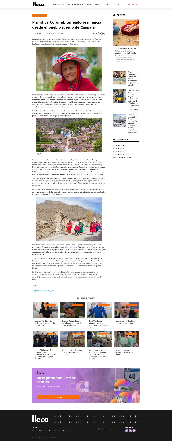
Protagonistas (78, 4)
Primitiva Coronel (42, 291)
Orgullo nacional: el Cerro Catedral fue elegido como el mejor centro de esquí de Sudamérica (133, 123)
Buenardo (98, 4)
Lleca (106, 4)
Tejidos (51, 291)
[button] (94, 33)
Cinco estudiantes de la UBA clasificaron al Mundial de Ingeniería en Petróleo (133, 78)
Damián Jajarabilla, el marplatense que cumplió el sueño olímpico (72, 323)
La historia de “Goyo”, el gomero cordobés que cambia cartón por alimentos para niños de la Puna (98, 354)
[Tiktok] (137, 4)
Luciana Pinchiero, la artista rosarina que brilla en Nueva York (45, 323)
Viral (69, 4)
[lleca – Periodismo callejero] (45, 372)
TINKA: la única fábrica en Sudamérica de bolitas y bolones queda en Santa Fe (125, 51)
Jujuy (34, 291)
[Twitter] (133, 4)
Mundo (89, 4)
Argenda (56, 4)
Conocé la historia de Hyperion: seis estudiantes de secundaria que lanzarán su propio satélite (45, 354)
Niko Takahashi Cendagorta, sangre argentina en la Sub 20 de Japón (99, 324)
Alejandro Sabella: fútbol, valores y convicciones (126, 322)
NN (63, 4)
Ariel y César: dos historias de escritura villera (124, 352)
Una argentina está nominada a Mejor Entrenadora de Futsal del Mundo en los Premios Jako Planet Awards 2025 (133, 100)
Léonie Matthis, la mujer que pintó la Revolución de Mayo (72, 352)
